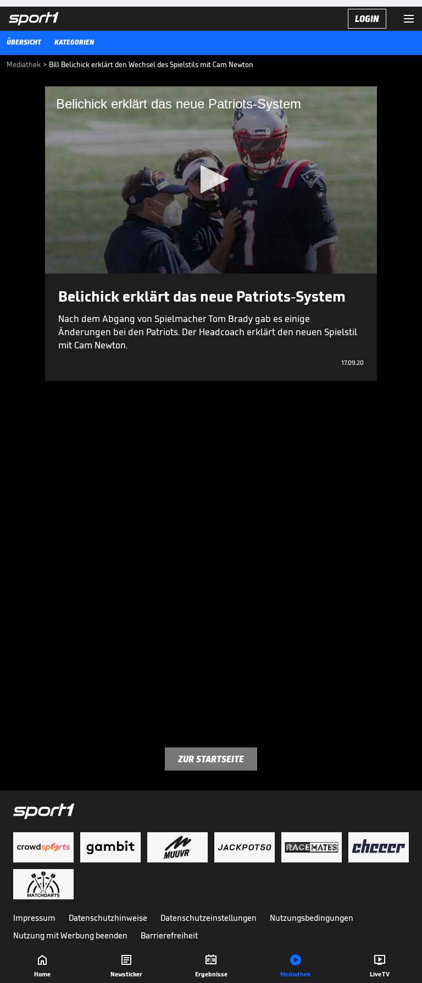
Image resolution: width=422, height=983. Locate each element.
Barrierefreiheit (169, 935)
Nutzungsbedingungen (311, 918)
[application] (211, 180)
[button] (211, 179)
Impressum (34, 918)
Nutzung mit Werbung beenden (70, 935)
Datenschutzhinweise (108, 918)
